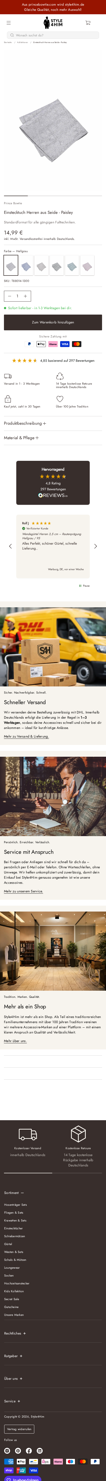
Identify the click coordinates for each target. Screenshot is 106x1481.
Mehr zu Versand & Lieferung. (26, 736)
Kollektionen (22, 42)
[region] (53, 546)
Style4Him (37, 1416)
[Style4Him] (53, 22)
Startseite (8, 42)
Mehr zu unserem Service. (23, 891)
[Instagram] (7, 1450)
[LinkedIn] (39, 1450)
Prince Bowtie (13, 203)
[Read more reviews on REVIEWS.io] (53, 496)
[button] (88, 22)
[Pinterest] (18, 1450)
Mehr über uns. (15, 1040)
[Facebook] (28, 1450)
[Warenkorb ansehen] (88, 22)
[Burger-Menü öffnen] (9, 22)
